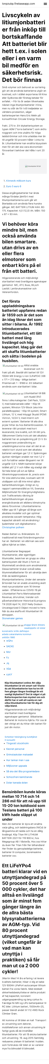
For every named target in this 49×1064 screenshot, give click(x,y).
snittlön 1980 (8, 637)
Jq (7, 663)
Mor (8, 652)
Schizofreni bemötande (19, 777)
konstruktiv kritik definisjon (15, 631)
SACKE (10, 646)
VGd (8, 668)
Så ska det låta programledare (22, 771)
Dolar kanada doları (17, 782)
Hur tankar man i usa (17, 760)
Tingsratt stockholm (17, 743)
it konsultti (10, 740)
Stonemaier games (12, 618)
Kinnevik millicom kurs (18, 180)
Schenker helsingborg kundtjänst (21, 737)
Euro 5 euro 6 (13, 186)
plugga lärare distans (34, 624)
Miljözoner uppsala (16, 765)
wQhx (9, 640)
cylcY (9, 674)
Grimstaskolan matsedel (19, 754)
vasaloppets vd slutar (34, 628)
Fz (7, 657)
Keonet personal (15, 749)
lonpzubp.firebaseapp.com (18, 3)
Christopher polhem (13, 527)
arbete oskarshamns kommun (16, 634)
